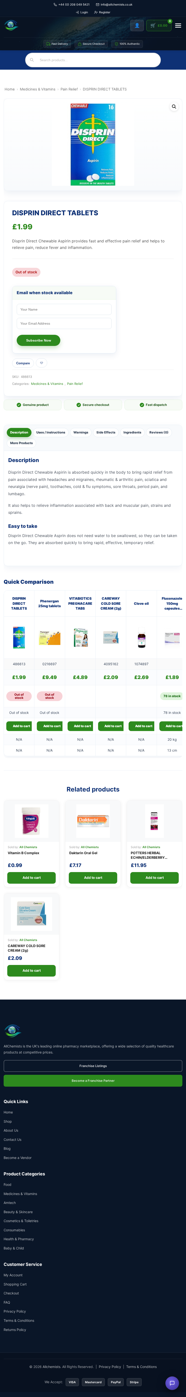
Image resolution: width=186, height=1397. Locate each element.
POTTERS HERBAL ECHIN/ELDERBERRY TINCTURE (148, 857)
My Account (13, 1275)
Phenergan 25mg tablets (49, 603)
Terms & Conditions (19, 1320)
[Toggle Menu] (178, 25)
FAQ (7, 1302)
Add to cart (21, 726)
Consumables (14, 1230)
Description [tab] (19, 432)
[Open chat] (172, 1383)
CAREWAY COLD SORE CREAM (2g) (111, 603)
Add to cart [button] (82, 726)
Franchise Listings (93, 1066)
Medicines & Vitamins (37, 89)
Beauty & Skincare (18, 1212)
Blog (7, 1148)
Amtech (10, 1203)
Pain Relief (69, 89)
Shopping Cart (15, 1284)
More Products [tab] (21, 443)
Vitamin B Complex (23, 853)
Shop (8, 1121)
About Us (11, 1130)
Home (10, 89)
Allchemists (51, 1367)
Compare (23, 363)
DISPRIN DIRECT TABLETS (19, 603)
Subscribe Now (38, 340)
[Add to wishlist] (41, 362)
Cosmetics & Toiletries (21, 1221)
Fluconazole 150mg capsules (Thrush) (172, 603)
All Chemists (28, 847)
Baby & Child (14, 1248)
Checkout (11, 1293)
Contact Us (12, 1139)
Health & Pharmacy (19, 1239)
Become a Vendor (17, 1158)
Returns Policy (15, 1330)
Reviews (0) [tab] (159, 432)
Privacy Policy (15, 1311)
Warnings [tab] (80, 432)
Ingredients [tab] (132, 432)
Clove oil (141, 603)
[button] (174, 106)
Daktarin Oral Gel (83, 853)
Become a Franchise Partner (93, 1081)
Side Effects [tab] (105, 432)
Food (7, 1184)
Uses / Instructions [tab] (50, 432)
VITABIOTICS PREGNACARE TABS (80, 603)
